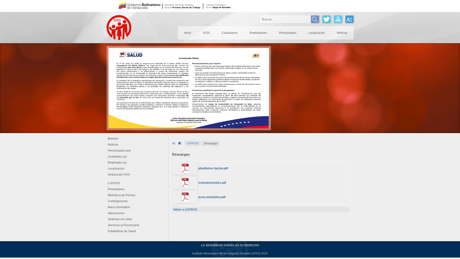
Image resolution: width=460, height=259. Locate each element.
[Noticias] (342, 32)
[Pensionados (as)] (137, 150)
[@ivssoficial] (326, 19)
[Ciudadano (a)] (137, 156)
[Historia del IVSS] (137, 174)
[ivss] (206, 32)
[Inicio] (181, 143)
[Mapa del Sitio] (338, 19)
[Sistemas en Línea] (137, 219)
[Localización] (137, 168)
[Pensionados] (287, 32)
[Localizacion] (316, 32)
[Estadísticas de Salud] (137, 231)
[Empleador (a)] (137, 162)
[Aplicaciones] (137, 213)
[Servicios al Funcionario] (137, 225)
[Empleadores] (258, 32)
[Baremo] (137, 138)
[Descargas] (210, 143)
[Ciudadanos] (230, 32)
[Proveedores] (137, 189)
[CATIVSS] (192, 143)
